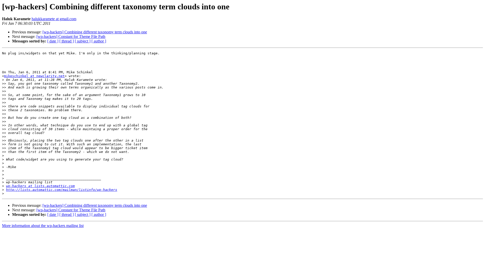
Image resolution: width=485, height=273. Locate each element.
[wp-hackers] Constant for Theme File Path (70, 36)
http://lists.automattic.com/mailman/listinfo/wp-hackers (61, 190)
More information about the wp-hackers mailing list (43, 225)
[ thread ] (66, 41)
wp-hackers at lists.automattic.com (40, 186)
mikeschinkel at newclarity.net (34, 76)
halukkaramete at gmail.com (54, 19)
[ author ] (98, 41)
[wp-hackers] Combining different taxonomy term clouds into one (94, 32)
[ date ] (52, 41)
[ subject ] (82, 41)
